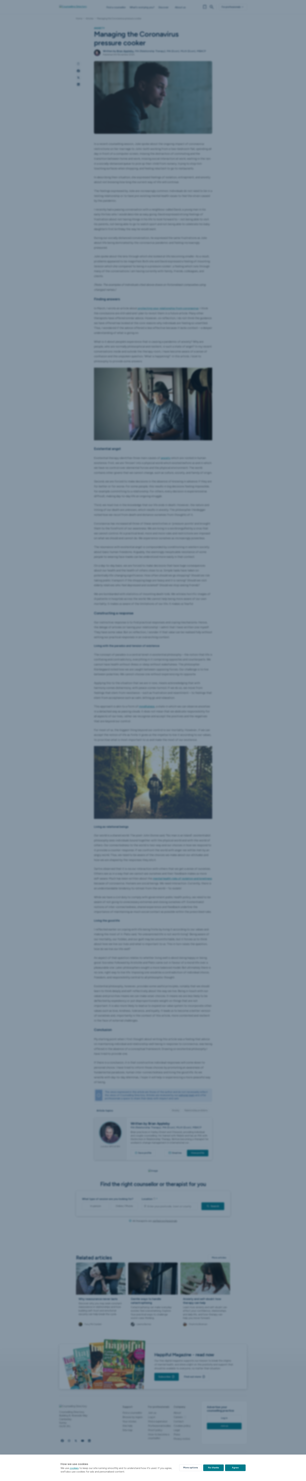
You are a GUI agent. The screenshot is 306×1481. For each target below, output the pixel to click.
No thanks (213, 1467)
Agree (235, 1467)
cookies (74, 1468)
